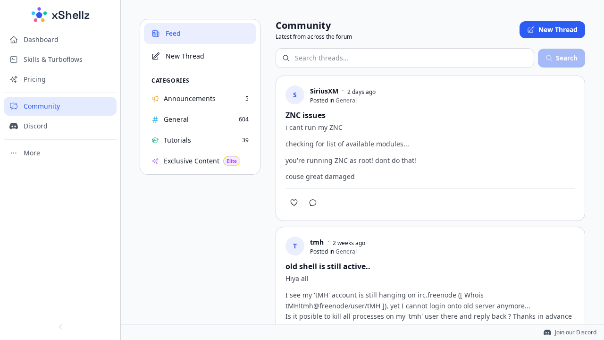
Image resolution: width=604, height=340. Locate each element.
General (346, 100)
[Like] (293, 202)
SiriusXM (324, 90)
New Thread (558, 29)
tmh (317, 242)
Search (567, 57)
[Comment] (312, 202)
